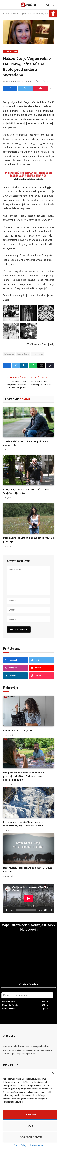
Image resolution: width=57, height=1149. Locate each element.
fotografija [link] (9, 354)
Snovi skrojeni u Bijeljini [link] (18, 730)
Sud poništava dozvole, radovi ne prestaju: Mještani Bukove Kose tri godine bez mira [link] (24, 776)
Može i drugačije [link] (10, 51)
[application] (28, 898)
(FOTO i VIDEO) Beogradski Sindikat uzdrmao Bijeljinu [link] (16, 384)
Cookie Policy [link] (20, 1145)
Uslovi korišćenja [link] (35, 1145)
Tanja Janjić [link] (37, 354)
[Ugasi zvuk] (45, 910)
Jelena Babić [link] (23, 354)
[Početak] (6, 910)
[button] (52, 1072)
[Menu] (5, 4)
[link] (53, 13)
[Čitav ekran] (50, 910)
